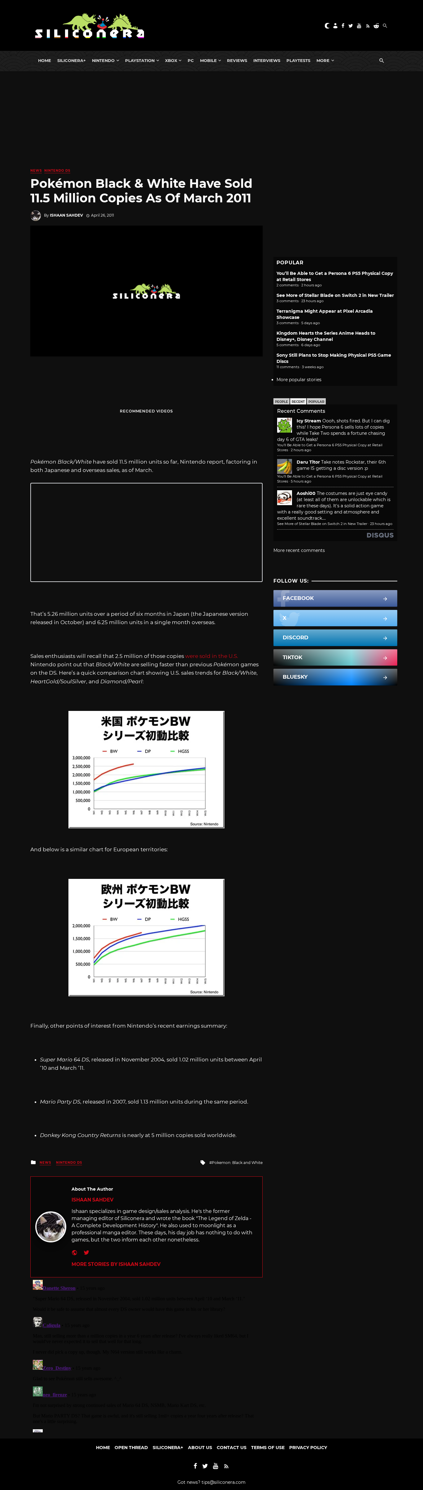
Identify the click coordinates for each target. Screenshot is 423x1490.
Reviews (237, 60)
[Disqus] (146, 1354)
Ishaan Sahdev (66, 215)
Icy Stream (309, 421)
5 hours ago (301, 481)
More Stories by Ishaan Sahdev (116, 1264)
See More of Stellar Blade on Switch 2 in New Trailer (335, 295)
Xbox (171, 60)
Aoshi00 (306, 493)
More (322, 60)
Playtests (298, 60)
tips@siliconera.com (224, 1482)
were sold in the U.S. (211, 656)
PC (191, 60)
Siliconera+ (71, 60)
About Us (200, 1447)
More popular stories (299, 379)
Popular (316, 402)
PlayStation (140, 60)
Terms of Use (268, 1447)
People (281, 402)
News (36, 171)
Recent (298, 402)
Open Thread (131, 1447)
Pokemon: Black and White (237, 1162)
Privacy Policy (308, 1447)
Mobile (208, 60)
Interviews (266, 60)
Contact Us (231, 1447)
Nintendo (103, 60)
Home (44, 60)
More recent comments (299, 550)
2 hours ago (301, 450)
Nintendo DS (57, 171)
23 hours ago (381, 524)
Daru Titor (308, 462)
